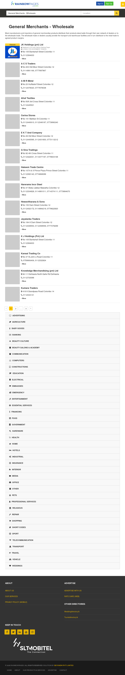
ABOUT (17, 670)
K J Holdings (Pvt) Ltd (32, 236)
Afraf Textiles (28, 98)
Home (15, 443)
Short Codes (19, 527)
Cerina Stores (28, 115)
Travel (15, 552)
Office (15, 482)
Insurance (17, 463)
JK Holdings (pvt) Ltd (32, 44)
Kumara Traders (29, 288)
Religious (17, 508)
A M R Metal (27, 80)
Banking (16, 334)
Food (14, 418)
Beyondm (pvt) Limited (63, 665)
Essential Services (22, 405)
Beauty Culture (20, 341)
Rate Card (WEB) (71, 596)
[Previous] (6, 308)
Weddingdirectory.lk (71, 611)
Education (18, 373)
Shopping (17, 520)
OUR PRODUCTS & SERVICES (34, 670)
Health (15, 437)
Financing (16, 411)
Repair (15, 514)
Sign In (100, 3)
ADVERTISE (52, 670)
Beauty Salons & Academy (26, 347)
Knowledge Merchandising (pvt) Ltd (39, 270)
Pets (14, 495)
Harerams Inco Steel (31, 184)
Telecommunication (22, 540)
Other (15, 488)
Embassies (17, 386)
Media (15, 475)
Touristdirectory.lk (71, 617)
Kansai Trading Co (30, 253)
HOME (9, 670)
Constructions (20, 366)
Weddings (17, 565)
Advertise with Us (72, 590)
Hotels (16, 450)
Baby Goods (18, 328)
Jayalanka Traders (30, 218)
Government (18, 424)
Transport (18, 546)
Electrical (18, 379)
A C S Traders (28, 63)
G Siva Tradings (29, 149)
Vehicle (16, 559)
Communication (20, 354)
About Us (9, 590)
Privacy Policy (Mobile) (16, 602)
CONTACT (63, 670)
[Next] (30, 308)
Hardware (17, 431)
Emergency (18, 392)
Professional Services (24, 501)
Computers (18, 360)
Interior (16, 469)
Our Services (11, 596)
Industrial (17, 456)
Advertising (18, 315)
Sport (15, 533)
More (24, 58)
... (21, 308)
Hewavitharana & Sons (33, 201)
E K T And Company (31, 132)
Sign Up (109, 3)
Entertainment (20, 398)
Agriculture (18, 321)
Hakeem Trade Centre (32, 167)
